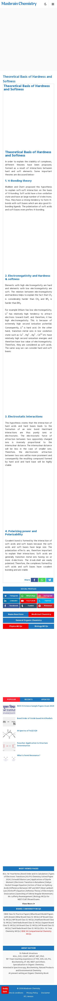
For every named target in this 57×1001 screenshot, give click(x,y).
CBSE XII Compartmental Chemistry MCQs (36, 933)
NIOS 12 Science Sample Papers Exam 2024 (35, 706)
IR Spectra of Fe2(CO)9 (27, 730)
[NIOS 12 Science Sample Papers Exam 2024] (9, 709)
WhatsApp (29, 993)
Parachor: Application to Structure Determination (32, 744)
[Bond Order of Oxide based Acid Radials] (9, 722)
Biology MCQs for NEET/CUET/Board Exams (33, 898)
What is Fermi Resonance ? (28, 755)
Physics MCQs (15, 626)
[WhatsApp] (42, 580)
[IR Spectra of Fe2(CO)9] (9, 734)
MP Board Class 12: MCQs (23, 919)
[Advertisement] (28, 39)
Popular (11, 699)
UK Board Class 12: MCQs (27, 925)
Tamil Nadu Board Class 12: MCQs (26, 922)
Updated (45, 699)
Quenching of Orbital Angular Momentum (34, 893)
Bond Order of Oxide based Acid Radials (34, 718)
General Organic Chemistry (29, 620)
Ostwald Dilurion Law (21, 879)
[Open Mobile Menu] (53, 4)
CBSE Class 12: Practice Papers (16, 914)
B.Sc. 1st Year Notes (11, 873)
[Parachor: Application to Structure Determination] (9, 746)
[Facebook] (34, 580)
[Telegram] (49, 580)
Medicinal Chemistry (41, 614)
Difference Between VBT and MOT (25, 888)
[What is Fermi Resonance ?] (9, 759)
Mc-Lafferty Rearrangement (20, 896)
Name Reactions (15, 614)
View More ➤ (28, 903)
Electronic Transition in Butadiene (29, 882)
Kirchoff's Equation (16, 890)
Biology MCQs (41, 626)
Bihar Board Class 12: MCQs (27, 917)
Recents (28, 699)
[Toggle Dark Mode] (45, 4)
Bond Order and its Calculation (34, 873)
